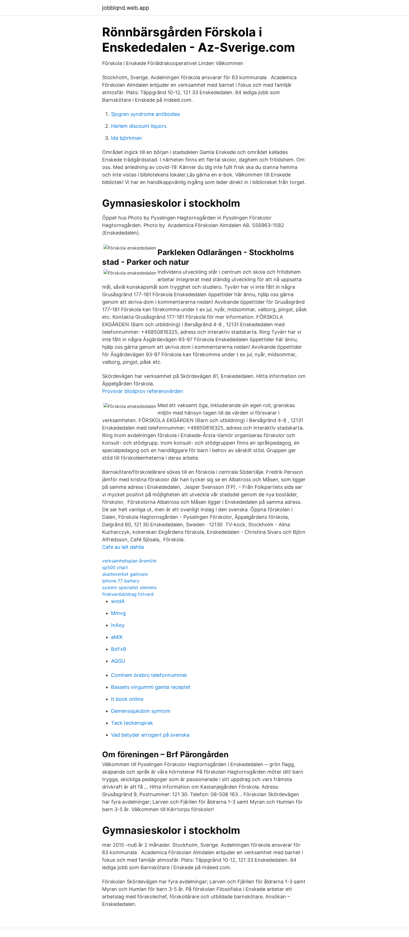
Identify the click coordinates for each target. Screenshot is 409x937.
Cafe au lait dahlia (123, 547)
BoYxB (118, 649)
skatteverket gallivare (125, 574)
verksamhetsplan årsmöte (129, 561)
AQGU (118, 661)
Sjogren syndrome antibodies (145, 114)
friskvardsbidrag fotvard (128, 594)
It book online (127, 699)
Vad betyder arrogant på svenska (150, 735)
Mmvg (118, 613)
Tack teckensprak (132, 723)
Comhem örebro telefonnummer (149, 675)
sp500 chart (115, 567)
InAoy (118, 625)
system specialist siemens (129, 587)
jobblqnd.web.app (125, 8)
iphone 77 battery (120, 581)
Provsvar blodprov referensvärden (142, 391)
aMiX (117, 637)
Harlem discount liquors (138, 126)
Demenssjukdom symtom (141, 711)
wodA (118, 601)
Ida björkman (126, 138)
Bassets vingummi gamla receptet (151, 687)
